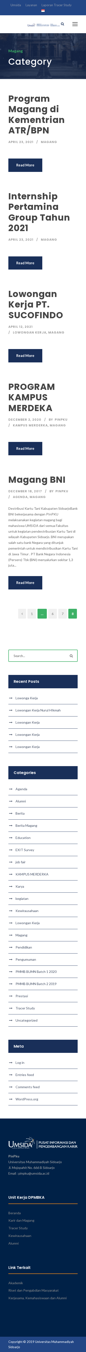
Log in (20, 1062)
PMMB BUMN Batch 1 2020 (36, 972)
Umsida (16, 5)
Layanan (31, 5)
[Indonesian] (43, 11)
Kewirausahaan (27, 911)
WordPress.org (27, 1099)
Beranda (14, 1213)
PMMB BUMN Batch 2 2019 (36, 984)
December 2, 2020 (24, 419)
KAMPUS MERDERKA (30, 425)
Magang (49, 142)
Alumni (21, 801)
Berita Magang (26, 825)
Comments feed (28, 1087)
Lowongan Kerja (29, 332)
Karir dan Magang (21, 1220)
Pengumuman (26, 959)
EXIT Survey (25, 850)
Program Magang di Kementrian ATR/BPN (36, 114)
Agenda (20, 497)
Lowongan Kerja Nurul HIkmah (38, 710)
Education (23, 838)
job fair (21, 862)
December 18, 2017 (25, 491)
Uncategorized (27, 1020)
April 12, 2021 (20, 326)
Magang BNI (37, 479)
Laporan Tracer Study (57, 5)
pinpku (61, 419)
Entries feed (25, 1075)
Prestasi (22, 996)
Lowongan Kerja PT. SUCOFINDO (35, 304)
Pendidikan (24, 947)
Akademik (15, 1283)
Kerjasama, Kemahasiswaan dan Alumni (37, 1298)
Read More (25, 165)
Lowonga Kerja (27, 698)
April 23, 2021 (20, 142)
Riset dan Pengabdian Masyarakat (33, 1290)
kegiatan (22, 898)
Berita (20, 813)
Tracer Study (25, 1008)
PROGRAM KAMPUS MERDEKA (31, 397)
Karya (20, 886)
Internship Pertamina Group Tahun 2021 (39, 212)
